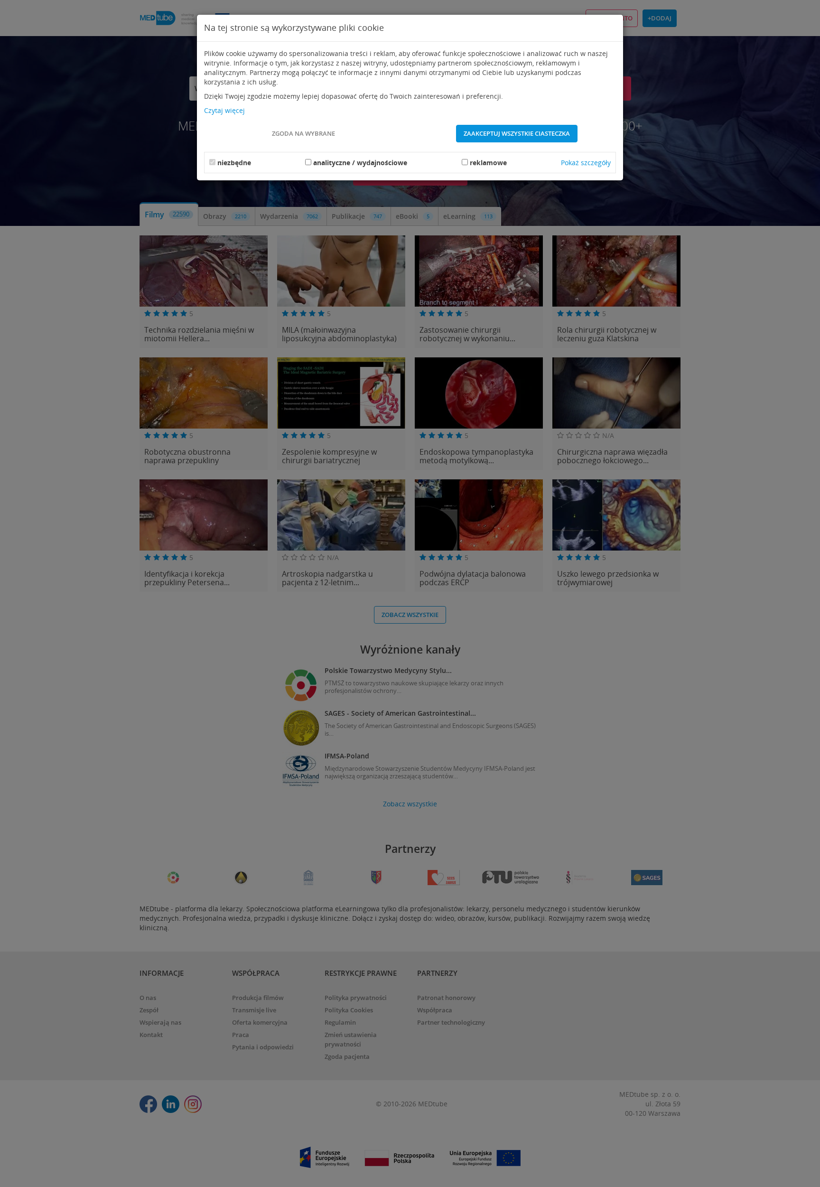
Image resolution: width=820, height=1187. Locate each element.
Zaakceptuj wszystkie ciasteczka (517, 133)
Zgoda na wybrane (303, 133)
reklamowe (488, 162)
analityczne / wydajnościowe (360, 162)
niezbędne (234, 162)
